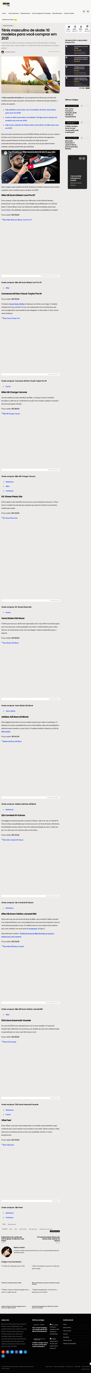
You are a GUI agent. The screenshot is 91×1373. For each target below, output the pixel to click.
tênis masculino (33, 1229)
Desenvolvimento (14, 13)
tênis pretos (5, 731)
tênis (15, 1229)
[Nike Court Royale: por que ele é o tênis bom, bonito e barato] (46, 1272)
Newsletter (66, 1337)
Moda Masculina (57, 13)
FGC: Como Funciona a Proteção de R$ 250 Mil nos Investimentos (70, 113)
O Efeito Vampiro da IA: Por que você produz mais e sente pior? (71, 129)
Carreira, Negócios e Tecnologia (41, 13)
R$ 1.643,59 (77, 50)
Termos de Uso (67, 1340)
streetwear (33, 929)
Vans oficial (10, 711)
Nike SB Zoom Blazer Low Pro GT (18, 195)
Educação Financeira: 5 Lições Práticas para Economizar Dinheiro (71, 145)
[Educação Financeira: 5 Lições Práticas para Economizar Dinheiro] (85, 141)
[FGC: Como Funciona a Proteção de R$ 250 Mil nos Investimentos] (85, 109)
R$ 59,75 (76, 81)
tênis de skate (23, 1229)
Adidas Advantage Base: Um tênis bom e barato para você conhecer (45, 1307)
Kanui (8, 386)
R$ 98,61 (76, 70)
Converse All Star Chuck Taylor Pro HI (21, 293)
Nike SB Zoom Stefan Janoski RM (18, 913)
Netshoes (10, 482)
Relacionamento (25, 13)
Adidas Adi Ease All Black (15, 716)
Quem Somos (67, 1327)
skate (10, 1229)
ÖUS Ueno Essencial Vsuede (16, 1020)
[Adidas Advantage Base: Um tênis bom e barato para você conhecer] (46, 1295)
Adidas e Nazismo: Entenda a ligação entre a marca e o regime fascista (13, 1307)
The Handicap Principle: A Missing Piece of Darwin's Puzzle (81, 59)
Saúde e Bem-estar (9, 19)
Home (4, 13)
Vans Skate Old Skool (12, 618)
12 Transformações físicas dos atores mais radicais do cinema (48, 1239)
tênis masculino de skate (45, 1229)
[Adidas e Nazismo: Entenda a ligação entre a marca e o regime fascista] (15, 1295)
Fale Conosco (67, 1330)
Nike (8, 288)
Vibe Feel (6, 1120)
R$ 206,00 (77, 61)
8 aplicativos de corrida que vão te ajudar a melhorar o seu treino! (12, 1239)
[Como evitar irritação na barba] (77, 172)
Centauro (9, 491)
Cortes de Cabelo (69, 13)
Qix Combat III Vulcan (13, 815)
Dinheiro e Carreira (71, 106)
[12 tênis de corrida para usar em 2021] (15, 1272)
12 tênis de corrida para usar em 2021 (11, 1283)
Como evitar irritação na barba (75, 178)
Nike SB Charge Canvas (14, 392)
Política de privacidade (69, 1343)
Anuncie (65, 1334)
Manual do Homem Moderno (76, 184)
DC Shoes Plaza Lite (11, 496)
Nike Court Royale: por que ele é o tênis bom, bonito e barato (46, 1283)
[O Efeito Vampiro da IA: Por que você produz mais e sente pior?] (85, 125)
